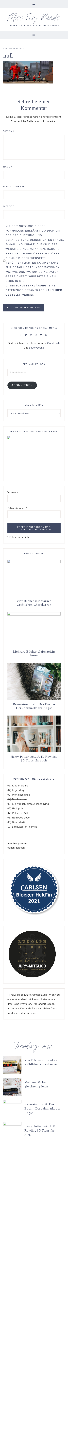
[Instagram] (36, 334)
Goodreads (53, 343)
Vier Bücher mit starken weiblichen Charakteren (34, 602)
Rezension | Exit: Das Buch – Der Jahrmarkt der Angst (34, 706)
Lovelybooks (36, 347)
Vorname (12, 492)
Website (8, 206)
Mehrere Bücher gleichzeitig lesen (34, 653)
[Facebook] (21, 334)
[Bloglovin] (41, 334)
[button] (34, 4)
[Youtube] (47, 334)
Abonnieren (22, 385)
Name (7, 167)
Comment (9, 131)
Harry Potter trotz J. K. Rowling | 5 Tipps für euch (34, 758)
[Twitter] (27, 334)
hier (58, 290)
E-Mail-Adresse (15, 186)
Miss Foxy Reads (34, 19)
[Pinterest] (32, 334)
